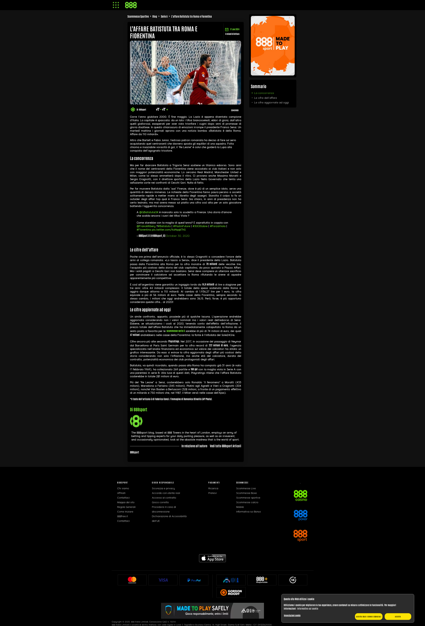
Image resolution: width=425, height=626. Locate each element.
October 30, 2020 (178, 235)
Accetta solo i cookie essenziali (368, 616)
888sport (142, 109)
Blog (154, 16)
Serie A (164, 16)
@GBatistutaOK (148, 212)
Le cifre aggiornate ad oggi (271, 102)
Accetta (398, 616)
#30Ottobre (200, 226)
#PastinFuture (181, 226)
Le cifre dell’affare (265, 97)
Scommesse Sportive (138, 16)
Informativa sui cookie (307, 608)
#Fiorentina (144, 229)
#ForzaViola (217, 226)
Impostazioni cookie (292, 615)
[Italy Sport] (273, 74)
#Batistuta (164, 226)
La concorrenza (264, 93)
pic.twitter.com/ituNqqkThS (169, 229)
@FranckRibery (146, 226)
